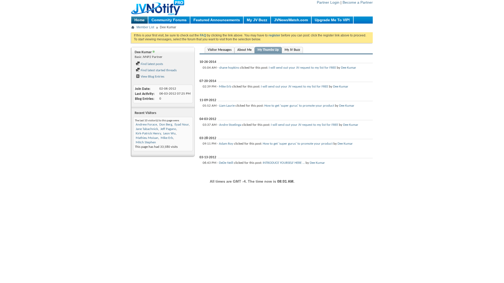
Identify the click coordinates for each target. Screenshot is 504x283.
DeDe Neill (226, 163)
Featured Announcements (216, 20)
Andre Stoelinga (230, 125)
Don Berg (165, 124)
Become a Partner (358, 2)
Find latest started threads (158, 70)
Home (139, 20)
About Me (244, 50)
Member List (145, 27)
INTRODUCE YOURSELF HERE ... (284, 163)
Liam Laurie (227, 105)
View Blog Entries (152, 76)
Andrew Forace (146, 124)
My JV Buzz (257, 20)
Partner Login (328, 2)
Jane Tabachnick (147, 129)
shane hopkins (229, 67)
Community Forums (169, 20)
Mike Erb (167, 138)
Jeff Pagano (168, 129)
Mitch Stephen (146, 142)
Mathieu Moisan (147, 138)
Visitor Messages (220, 50)
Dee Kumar (348, 67)
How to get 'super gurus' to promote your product (299, 105)
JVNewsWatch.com (291, 20)
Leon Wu (169, 133)
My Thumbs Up (268, 50)
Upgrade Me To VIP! (332, 20)
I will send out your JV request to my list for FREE (302, 67)
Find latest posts (151, 64)
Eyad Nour (182, 124)
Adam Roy (226, 143)
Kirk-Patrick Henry (148, 133)
